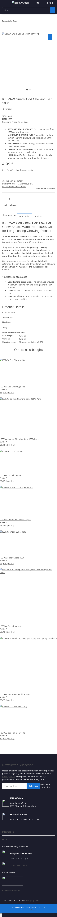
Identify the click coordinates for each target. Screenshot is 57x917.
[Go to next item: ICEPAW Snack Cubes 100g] (24, 22)
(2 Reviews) (8, 109)
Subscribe (33, 786)
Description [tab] (24, 216)
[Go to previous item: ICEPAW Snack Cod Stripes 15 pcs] (19, 22)
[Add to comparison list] (50, 37)
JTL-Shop (33, 910)
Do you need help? (18, 865)
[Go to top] (1, 915)
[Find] (52, 10)
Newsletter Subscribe (45, 786)
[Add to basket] (4, 30)
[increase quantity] (52, 199)
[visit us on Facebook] (4, 895)
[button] (43, 3)
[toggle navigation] (5, 3)
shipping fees (32, 900)
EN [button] (37, 3)
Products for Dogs (20, 122)
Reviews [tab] (38, 216)
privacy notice (8, 776)
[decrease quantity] (4, 199)
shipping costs (26, 170)
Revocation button (11, 890)
